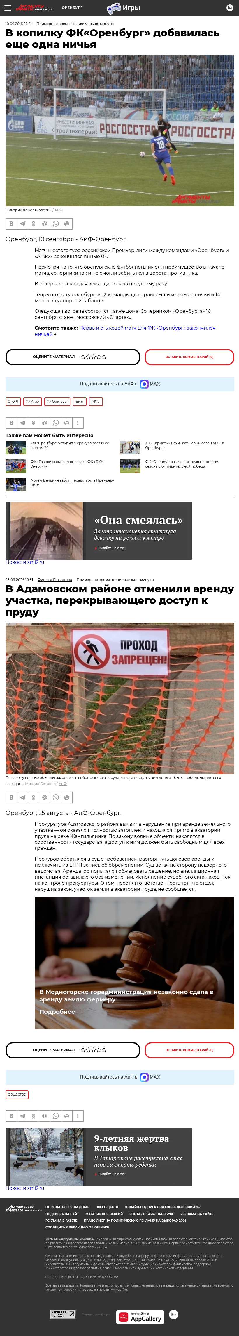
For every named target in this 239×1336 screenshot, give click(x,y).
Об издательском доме (67, 1207)
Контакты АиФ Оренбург (151, 1214)
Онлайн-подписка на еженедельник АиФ (163, 1207)
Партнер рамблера (96, 1314)
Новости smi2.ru (25, 562)
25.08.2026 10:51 (19, 579)
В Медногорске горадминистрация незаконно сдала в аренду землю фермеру (126, 995)
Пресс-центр (107, 1207)
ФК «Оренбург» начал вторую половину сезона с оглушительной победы (181, 463)
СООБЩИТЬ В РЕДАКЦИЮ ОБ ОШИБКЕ (77, 1227)
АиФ (59, 210)
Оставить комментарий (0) (190, 357)
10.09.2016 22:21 (19, 24)
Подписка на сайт (62, 1214)
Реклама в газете (61, 1221)
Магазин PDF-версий (104, 1214)
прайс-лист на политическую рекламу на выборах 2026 (135, 1221)
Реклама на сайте (196, 1214)
